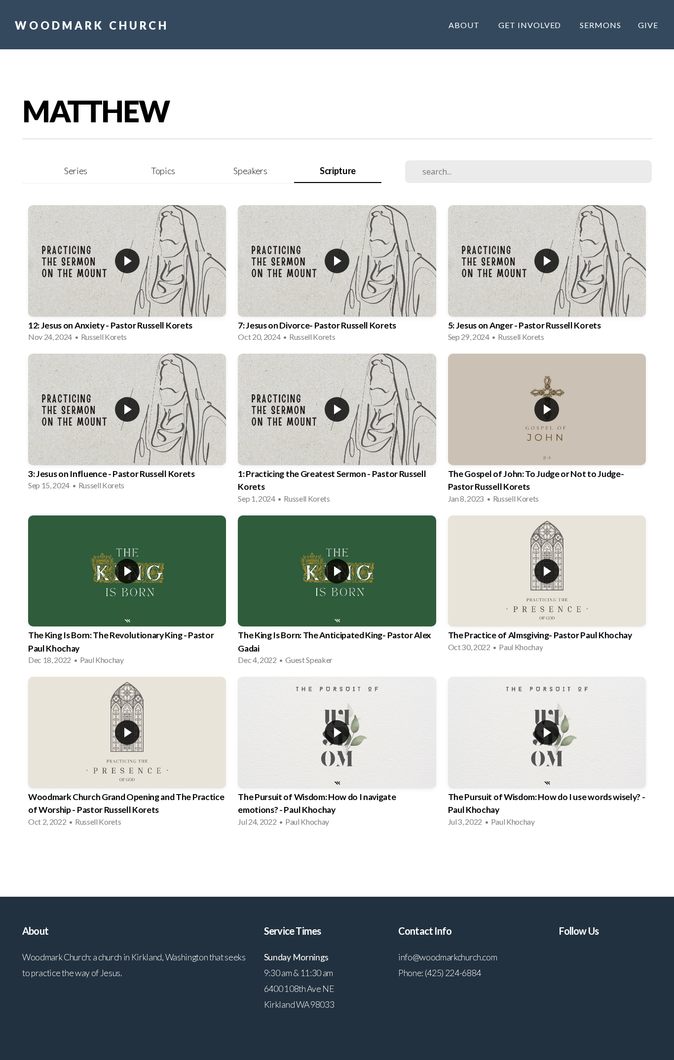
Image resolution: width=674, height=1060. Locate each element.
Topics (163, 170)
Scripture (338, 170)
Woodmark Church (92, 25)
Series (75, 170)
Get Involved (530, 25)
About (465, 25)
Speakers (250, 170)
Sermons (600, 25)
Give (648, 25)
